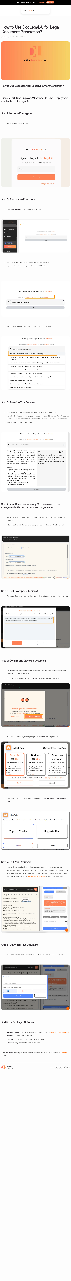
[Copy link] (68, 1067)
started (64, 1052)
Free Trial (50, 2)
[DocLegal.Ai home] (29, 10)
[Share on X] (56, 1067)
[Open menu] (46, 10)
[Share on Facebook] (64, 1067)
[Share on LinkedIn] (60, 1067)
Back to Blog (7, 20)
